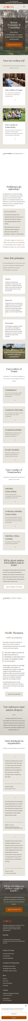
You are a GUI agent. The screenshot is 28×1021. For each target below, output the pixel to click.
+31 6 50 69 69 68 (13, 1)
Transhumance (6, 955)
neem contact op (14, 909)
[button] (26, 1005)
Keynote (5, 978)
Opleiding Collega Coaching (10, 970)
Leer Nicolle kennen (14, 694)
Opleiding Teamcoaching (9, 966)
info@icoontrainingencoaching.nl (11, 993)
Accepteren (14, 1013)
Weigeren (14, 1017)
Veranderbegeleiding (8, 958)
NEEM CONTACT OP (14, 44)
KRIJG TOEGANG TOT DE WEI (14, 586)
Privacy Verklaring (19, 1009)
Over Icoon (5, 981)
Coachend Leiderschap (8, 953)
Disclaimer (5, 985)
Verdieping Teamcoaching (9, 968)
